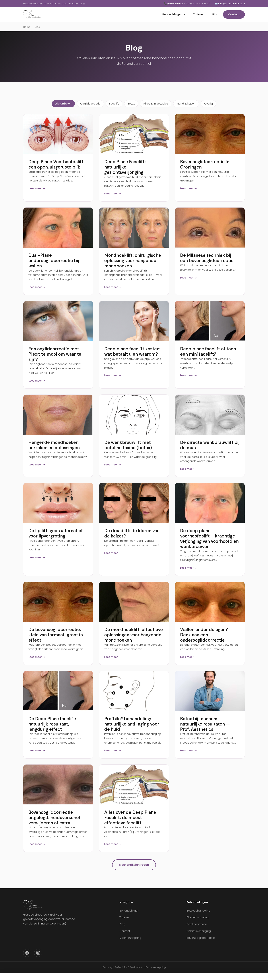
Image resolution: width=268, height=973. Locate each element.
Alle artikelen (63, 103)
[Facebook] (27, 953)
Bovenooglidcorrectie (201, 938)
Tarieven (198, 14)
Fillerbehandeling (198, 917)
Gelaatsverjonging (199, 931)
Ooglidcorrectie (90, 103)
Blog (215, 14)
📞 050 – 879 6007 (187, 3)
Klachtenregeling (130, 938)
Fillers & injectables (155, 103)
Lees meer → (36, 188)
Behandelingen (172, 14)
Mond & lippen (186, 103)
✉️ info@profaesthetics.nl (230, 3)
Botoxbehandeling (198, 910)
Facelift (114, 103)
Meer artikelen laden (134, 865)
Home (26, 27)
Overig (208, 103)
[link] (58, 134)
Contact (234, 14)
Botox (131, 103)
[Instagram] (38, 953)
